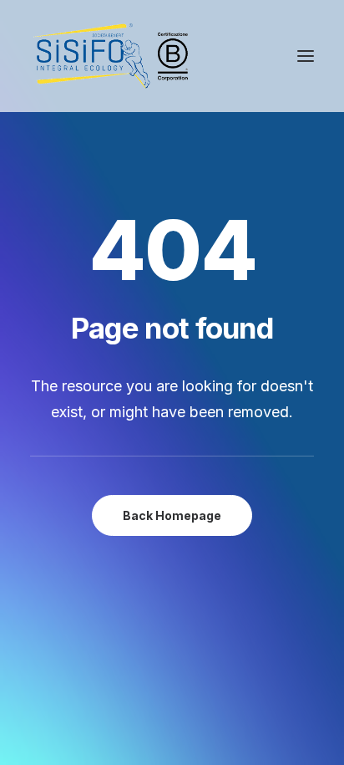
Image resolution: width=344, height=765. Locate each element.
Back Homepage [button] (172, 515)
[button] (305, 56)
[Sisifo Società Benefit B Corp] (110, 56)
